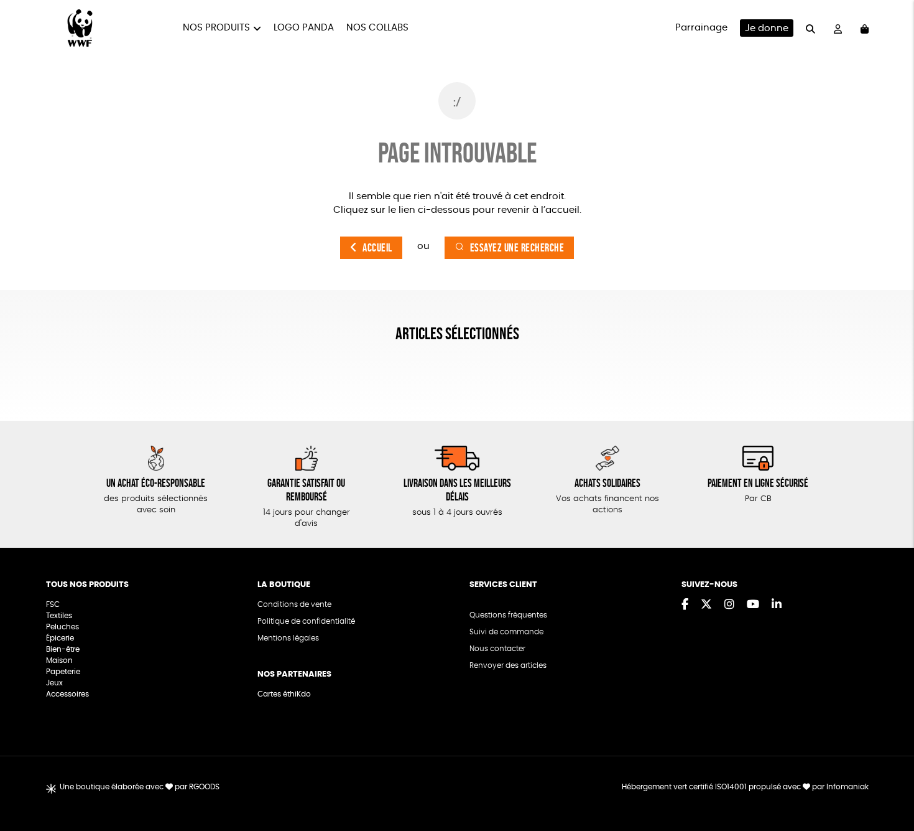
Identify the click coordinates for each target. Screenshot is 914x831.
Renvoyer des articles (508, 665)
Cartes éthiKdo (284, 694)
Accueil (377, 248)
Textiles (59, 615)
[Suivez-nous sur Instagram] (729, 605)
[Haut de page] (889, 781)
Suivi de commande (506, 632)
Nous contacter (497, 648)
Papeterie (63, 671)
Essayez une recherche (517, 248)
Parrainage (701, 27)
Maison (59, 660)
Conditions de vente (294, 604)
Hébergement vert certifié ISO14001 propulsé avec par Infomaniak (745, 787)
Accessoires (68, 694)
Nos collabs (377, 27)
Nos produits (216, 27)
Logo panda (304, 27)
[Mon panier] (865, 28)
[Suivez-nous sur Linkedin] (777, 605)
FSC (53, 604)
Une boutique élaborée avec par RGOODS (139, 787)
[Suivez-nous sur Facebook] (684, 605)
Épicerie (61, 638)
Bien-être (63, 649)
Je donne (766, 28)
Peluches (62, 627)
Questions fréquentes (508, 615)
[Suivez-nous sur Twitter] (706, 605)
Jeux (54, 683)
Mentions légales (288, 638)
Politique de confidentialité (306, 621)
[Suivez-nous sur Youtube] (753, 605)
